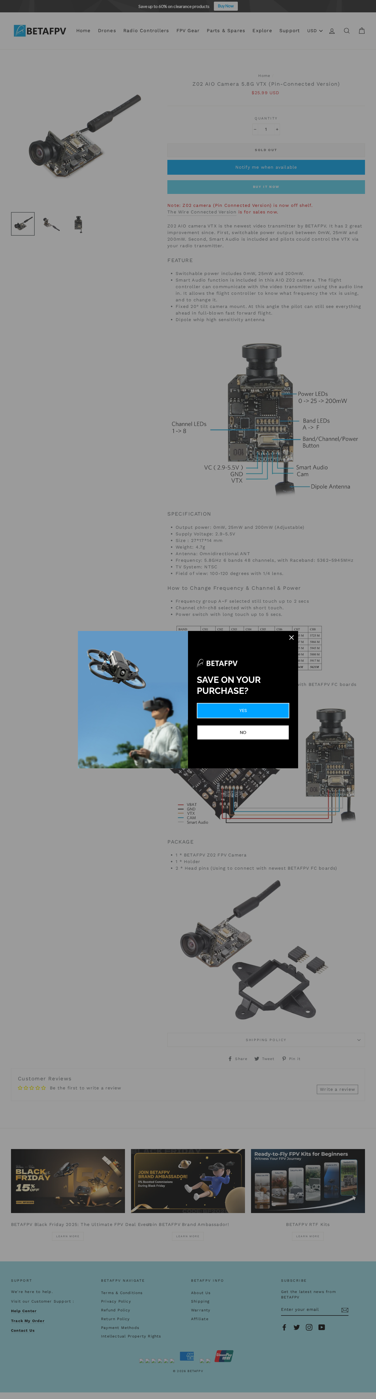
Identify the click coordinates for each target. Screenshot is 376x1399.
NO (243, 732)
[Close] (291, 637)
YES (243, 710)
